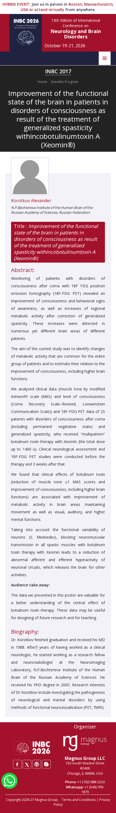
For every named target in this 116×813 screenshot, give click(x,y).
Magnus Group (46, 799)
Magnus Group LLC (85, 758)
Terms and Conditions (79, 799)
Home (42, 81)
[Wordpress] (36, 764)
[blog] (46, 764)
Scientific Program (64, 81)
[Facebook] (17, 764)
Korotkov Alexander (31, 201)
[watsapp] (9, 780)
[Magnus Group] (85, 743)
